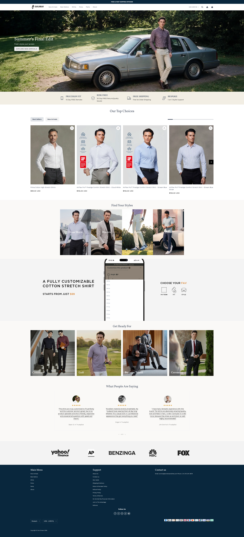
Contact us (96, 477)
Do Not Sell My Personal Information (104, 499)
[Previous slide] (119, 434)
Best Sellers (34, 477)
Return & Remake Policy (100, 486)
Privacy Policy (97, 492)
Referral (95, 505)
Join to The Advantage (99, 502)
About (32, 489)
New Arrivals (34, 473)
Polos (32, 483)
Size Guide (96, 480)
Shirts (32, 480)
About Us (95, 473)
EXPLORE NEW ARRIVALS (26, 49)
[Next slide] (125, 434)
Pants (32, 486)
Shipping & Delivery (98, 483)
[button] (202, 7)
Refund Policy (97, 489)
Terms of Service (98, 496)
